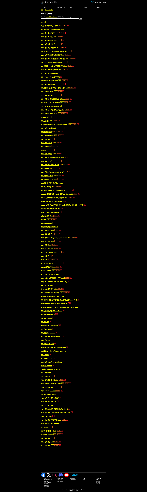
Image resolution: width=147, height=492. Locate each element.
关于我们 (98, 481)
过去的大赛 (46, 486)
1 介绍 (43, 22)
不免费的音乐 (73, 479)
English (104, 2)
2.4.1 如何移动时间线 (48, 84)
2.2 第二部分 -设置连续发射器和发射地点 (54, 51)
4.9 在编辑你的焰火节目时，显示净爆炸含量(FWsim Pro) (59, 307)
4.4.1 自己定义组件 (47, 285)
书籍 (84, 478)
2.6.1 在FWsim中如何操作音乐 (51, 106)
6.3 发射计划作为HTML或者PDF (51, 362)
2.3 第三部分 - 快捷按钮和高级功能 (52, 66)
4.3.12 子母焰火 (46, 270)
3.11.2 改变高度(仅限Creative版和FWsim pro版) (57, 194)
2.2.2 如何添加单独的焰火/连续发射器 (53, 59)
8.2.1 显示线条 (45, 438)
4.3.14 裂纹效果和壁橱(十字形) (51, 278)
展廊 (71, 7)
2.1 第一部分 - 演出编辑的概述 (51, 29)
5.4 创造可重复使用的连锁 (49, 325)
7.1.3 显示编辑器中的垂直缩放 (51, 384)
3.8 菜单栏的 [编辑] (47, 176)
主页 (45, 7)
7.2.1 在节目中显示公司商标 (50, 398)
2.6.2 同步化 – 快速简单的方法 (51, 110)
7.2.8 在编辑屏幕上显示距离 (50, 424)
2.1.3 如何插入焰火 (47, 40)
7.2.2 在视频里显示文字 (48, 402)
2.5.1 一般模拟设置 (47, 91)
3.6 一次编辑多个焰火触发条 (50, 165)
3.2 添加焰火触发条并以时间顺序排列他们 (54, 124)
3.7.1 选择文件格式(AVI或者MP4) (52, 172)
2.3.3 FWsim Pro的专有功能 (50, 77)
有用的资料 (85, 7)
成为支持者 (98, 478)
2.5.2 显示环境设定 (47, 95)
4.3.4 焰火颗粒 (45, 241)
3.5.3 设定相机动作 (47, 161)
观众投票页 (46, 485)
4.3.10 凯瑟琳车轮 (47, 263)
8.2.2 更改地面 (45, 442)
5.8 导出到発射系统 (47, 344)
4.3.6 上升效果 (45, 249)
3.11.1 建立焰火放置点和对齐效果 (52, 190)
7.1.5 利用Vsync (46, 391)
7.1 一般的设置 (46, 373)
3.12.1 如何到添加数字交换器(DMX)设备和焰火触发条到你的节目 (62, 205)
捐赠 (97, 479)
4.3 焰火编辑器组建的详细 (49, 227)
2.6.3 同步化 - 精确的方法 (49, 113)
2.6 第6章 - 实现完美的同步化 (50, 102)
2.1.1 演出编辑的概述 (48, 33)
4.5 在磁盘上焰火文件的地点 (50, 292)
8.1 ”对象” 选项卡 (47, 431)
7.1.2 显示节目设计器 (48, 380)
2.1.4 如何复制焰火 (47, 44)
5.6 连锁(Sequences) (48, 333)
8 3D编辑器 (44, 427)
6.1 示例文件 (45, 355)
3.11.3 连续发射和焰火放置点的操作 (52, 198)
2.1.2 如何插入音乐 (47, 37)
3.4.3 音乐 (44, 146)
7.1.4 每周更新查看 (47, 387)
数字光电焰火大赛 (61, 7)
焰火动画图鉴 (60, 481)
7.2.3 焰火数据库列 (47, 405)
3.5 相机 (43, 150)
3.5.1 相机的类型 (46, 154)
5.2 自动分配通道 (46, 318)
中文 (100, 2)
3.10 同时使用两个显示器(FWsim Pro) (53, 183)
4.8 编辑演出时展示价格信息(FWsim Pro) (54, 303)
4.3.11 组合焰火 (46, 267)
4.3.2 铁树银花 (45, 234)
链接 (84, 479)
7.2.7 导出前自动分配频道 (49, 420)
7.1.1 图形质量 (45, 376)
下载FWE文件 (60, 479)
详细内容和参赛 (47, 482)
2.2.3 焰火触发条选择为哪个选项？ (52, 62)
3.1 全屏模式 (45, 121)
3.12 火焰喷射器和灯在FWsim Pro (52, 201)
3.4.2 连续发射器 (46, 143)
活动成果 (98, 483)
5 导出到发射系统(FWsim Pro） (51, 311)
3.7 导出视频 (45, 168)
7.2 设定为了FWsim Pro (49, 394)
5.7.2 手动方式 (45, 340)
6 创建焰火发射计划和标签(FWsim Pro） (54, 351)
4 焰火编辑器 (45, 216)
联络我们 (98, 482)
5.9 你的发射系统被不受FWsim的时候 (53, 347)
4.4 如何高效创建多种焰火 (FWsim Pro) (54, 282)
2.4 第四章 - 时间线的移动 (49, 81)
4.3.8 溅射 (44, 256)
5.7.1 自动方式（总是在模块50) (51, 336)
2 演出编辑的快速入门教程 (49, 26)
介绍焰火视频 (60, 478)
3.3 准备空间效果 (46, 132)
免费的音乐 (72, 478)
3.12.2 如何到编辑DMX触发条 (50, 209)
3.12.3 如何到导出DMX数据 (50, 212)
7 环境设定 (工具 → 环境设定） (51, 369)
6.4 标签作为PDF (46, 366)
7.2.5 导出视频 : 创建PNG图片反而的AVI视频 (55, 412)
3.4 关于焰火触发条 (47, 135)
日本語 (96, 2)
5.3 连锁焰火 (45, 322)
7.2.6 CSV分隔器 (46, 416)
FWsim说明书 (49, 10)
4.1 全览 (43, 220)
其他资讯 (98, 7)
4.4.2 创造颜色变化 (47, 289)
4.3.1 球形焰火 (45, 230)
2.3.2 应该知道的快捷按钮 (49, 73)
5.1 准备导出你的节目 (48, 314)
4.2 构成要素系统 (46, 223)
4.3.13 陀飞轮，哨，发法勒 (50, 274)
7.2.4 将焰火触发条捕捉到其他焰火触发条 (54, 409)
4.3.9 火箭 (44, 260)
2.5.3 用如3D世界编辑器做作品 (51, 99)
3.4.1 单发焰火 (45, 139)
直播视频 (46, 483)
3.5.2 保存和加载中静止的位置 (51, 157)
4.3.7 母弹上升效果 (47, 252)
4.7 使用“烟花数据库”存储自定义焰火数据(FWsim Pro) (59, 300)
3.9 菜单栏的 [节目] (47, 179)
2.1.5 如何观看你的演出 (48, 48)
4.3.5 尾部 (44, 245)
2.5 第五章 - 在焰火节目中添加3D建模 (53, 88)
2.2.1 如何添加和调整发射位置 (51, 55)
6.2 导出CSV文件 (46, 358)
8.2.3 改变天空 (45, 445)
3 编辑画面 (44, 117)
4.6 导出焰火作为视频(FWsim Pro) (52, 296)
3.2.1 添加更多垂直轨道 (48, 128)
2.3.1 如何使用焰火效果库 (49, 70)
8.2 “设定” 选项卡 (47, 434)
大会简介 (46, 481)
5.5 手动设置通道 (46, 329)
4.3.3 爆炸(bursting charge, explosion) (54, 238)
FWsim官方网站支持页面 (51, 17)
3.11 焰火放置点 (46, 187)
